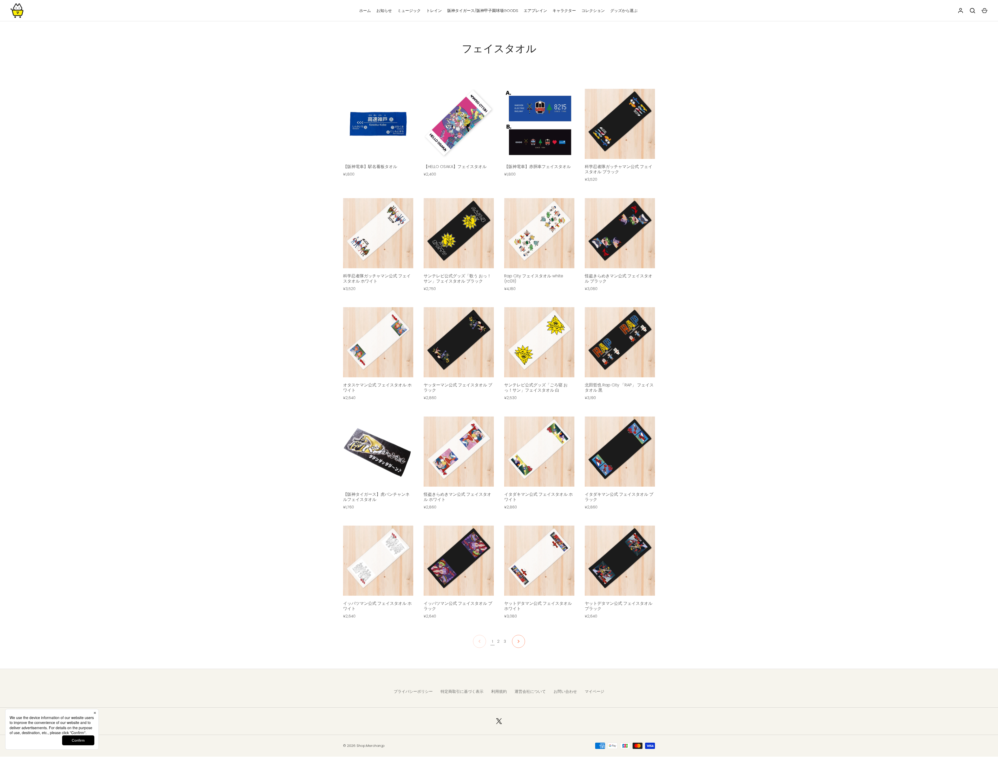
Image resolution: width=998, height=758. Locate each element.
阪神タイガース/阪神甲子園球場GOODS (482, 10)
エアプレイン (535, 10)
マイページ (594, 691)
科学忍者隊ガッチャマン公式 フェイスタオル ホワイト (377, 278)
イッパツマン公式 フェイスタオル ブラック (458, 606)
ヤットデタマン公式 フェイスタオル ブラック (618, 606)
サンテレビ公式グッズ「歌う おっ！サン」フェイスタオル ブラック (457, 278)
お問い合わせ (565, 691)
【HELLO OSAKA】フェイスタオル (455, 167)
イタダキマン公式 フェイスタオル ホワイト (538, 496)
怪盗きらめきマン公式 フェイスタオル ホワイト (457, 496)
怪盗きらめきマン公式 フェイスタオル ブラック (618, 278)
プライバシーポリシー (413, 691)
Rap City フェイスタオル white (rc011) (533, 278)
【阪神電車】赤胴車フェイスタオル (537, 167)
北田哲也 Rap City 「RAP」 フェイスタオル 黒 (619, 387)
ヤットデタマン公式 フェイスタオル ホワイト (538, 606)
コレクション (593, 10)
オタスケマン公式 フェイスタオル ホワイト (377, 387)
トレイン (434, 10)
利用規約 (499, 691)
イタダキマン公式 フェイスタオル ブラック (619, 496)
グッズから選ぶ (624, 10)
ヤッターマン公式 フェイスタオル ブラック (458, 387)
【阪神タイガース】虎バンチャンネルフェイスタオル (376, 496)
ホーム (365, 10)
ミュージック (409, 10)
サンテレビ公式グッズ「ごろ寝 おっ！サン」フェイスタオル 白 (536, 387)
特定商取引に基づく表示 (462, 691)
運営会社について (530, 691)
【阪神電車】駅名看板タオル (370, 167)
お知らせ (384, 10)
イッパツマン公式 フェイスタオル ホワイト (377, 606)
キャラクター (564, 10)
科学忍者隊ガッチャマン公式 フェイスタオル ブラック (618, 169)
